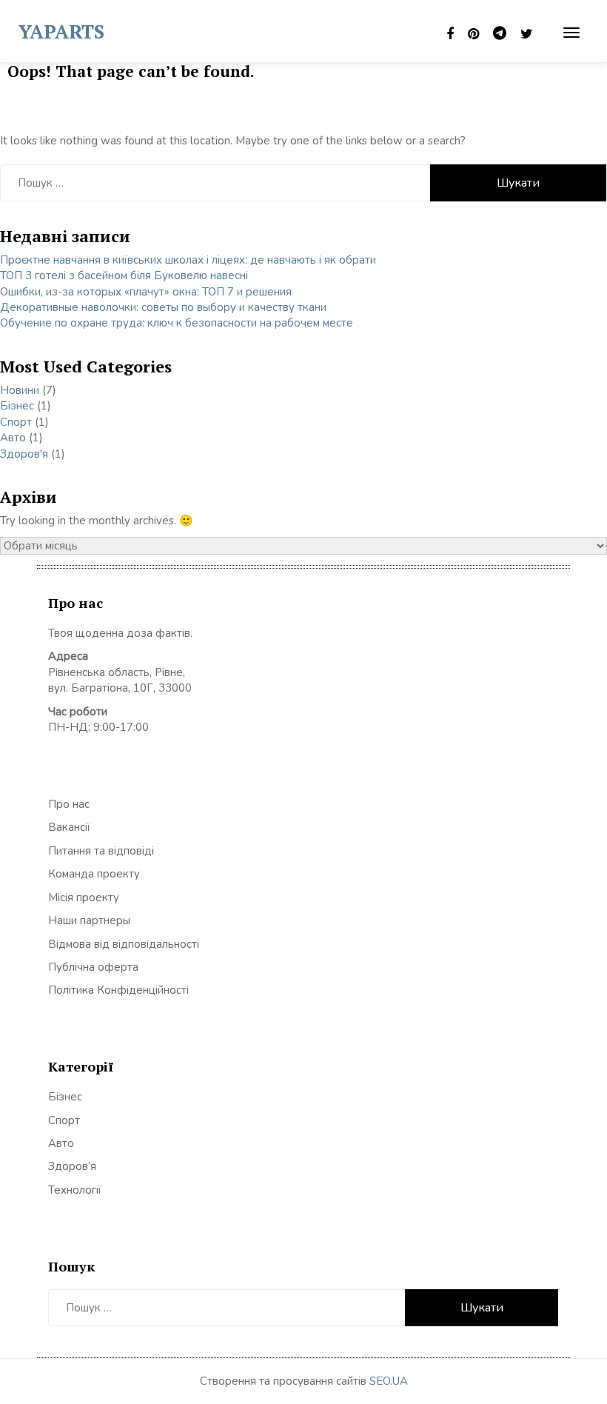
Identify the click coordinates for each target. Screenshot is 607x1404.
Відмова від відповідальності (123, 944)
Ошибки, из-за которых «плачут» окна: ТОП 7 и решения (146, 291)
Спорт (16, 422)
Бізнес (17, 405)
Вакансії (69, 827)
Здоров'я (24, 454)
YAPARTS (61, 31)
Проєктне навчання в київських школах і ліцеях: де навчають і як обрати (188, 260)
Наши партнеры (89, 920)
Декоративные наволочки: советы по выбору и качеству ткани (163, 307)
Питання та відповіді (101, 850)
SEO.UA (388, 1381)
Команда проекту (94, 873)
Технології (74, 1190)
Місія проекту (83, 897)
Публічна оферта (93, 967)
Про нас (69, 804)
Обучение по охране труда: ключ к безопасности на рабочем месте (176, 322)
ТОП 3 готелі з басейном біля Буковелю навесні (124, 275)
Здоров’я (72, 1166)
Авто (13, 437)
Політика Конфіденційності (118, 990)
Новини (19, 390)
